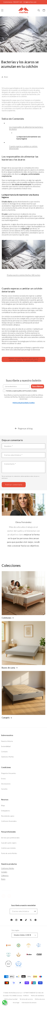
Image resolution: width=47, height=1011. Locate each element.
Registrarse (34, 513)
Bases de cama (8, 667)
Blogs (3, 805)
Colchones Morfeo (7, 868)
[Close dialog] (44, 496)
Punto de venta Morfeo (9, 853)
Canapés (6, 717)
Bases (3, 879)
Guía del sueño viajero (8, 843)
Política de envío (40, 999)
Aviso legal (16, 1002)
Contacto (4, 752)
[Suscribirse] (34, 911)
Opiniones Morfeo (7, 757)
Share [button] (6, 77)
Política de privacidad (11, 999)
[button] (38, 10)
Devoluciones (6, 784)
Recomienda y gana (7, 816)
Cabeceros (5, 875)
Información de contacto (29, 1002)
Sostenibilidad (5, 746)
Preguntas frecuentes (8, 773)
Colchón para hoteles (8, 848)
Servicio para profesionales (10, 838)
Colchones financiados (9, 821)
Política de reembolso (37, 995)
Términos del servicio (26, 999)
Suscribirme (37, 386)
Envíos (3, 779)
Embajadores (5, 811)
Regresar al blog (25, 428)
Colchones (6, 618)
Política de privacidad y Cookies (24, 403)
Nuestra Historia (7, 741)
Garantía (4, 789)
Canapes (4, 872)
